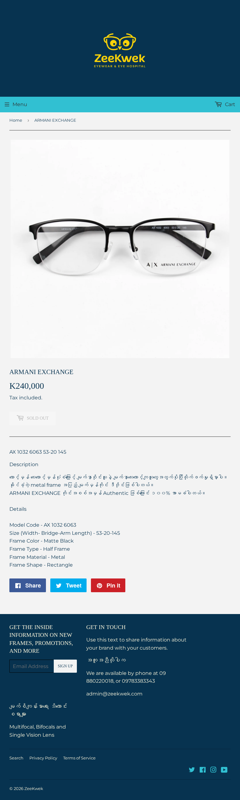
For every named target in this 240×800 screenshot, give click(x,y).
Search (16, 757)
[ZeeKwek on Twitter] (192, 770)
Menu (19, 104)
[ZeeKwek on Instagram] (213, 770)
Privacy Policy (43, 757)
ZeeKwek (33, 788)
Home (15, 120)
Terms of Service (79, 757)
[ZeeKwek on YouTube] (224, 770)
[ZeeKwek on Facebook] (202, 770)
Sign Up (65, 666)
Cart (229, 104)
